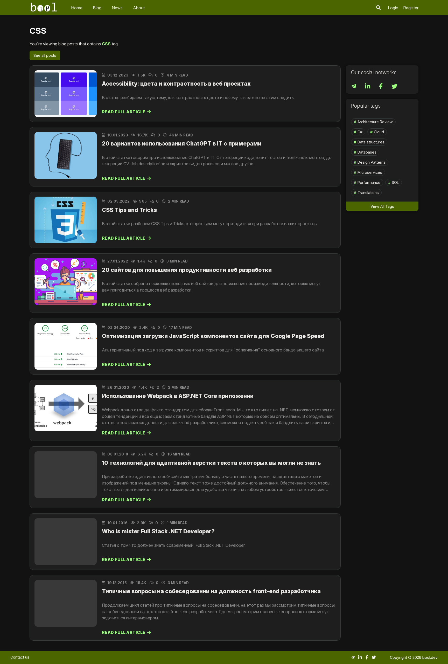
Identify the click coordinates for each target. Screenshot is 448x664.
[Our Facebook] (381, 87)
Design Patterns (372, 162)
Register (410, 7)
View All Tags (382, 206)
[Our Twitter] (394, 87)
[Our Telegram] (354, 87)
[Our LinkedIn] (368, 87)
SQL (395, 182)
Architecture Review (375, 122)
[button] (378, 7)
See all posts (44, 55)
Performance (369, 182)
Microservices (370, 172)
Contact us (19, 657)
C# (360, 132)
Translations (368, 192)
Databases (367, 152)
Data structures (371, 142)
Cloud (379, 132)
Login (393, 7)
